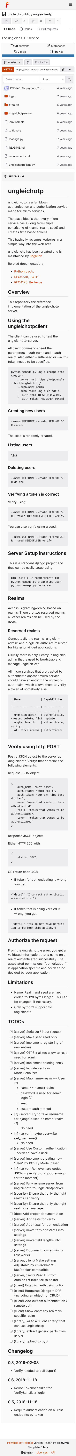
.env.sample (16, 122)
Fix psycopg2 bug (33, 88)
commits (21, 45)
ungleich (36, 256)
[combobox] (52, 79)
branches (58, 45)
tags (22, 51)
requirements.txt (19, 156)
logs (11, 96)
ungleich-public (19, 14)
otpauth (14, 104)
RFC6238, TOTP (26, 277)
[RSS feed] (6, 21)
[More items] (71, 29)
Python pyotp (24, 271)
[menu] (70, 69)
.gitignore (15, 130)
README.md (17, 147)
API (53, 1452)
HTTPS (8, 69)
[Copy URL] (63, 69)
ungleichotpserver (20, 113)
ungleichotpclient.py (22, 164)
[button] (28, 62)
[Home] (7, 4)
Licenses (42, 1452)
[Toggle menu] (70, 4)
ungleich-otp (42, 14)
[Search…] (69, 79)
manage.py (16, 139)
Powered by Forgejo (20, 1442)
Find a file (41, 62)
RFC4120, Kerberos (28, 282)
